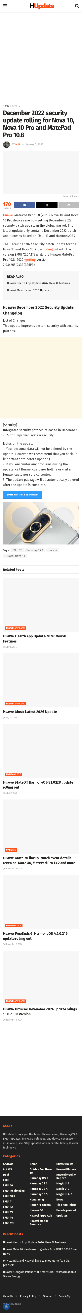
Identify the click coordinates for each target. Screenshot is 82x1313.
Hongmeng (37, 1199)
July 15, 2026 (11, 647)
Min (17, 144)
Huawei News (64, 1164)
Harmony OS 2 (39, 1178)
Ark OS (7, 1169)
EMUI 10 (8, 1185)
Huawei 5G (36, 1210)
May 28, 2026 (11, 718)
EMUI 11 (7, 1201)
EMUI (6, 1180)
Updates (11, 850)
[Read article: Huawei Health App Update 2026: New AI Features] (41, 605)
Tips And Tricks (66, 1205)
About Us (8, 1296)
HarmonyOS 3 (39, 1183)
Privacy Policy (28, 1296)
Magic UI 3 (62, 1183)
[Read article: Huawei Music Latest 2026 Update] (41, 680)
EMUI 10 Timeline (14, 1191)
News (59, 1199)
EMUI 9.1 (8, 1223)
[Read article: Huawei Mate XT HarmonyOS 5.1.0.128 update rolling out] (41, 751)
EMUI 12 (16, 105)
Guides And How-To (41, 1171)
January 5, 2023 (34, 144)
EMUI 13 (8, 1212)
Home (6, 105)
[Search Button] (77, 6)
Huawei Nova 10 (15, 556)
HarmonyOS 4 (13, 925)
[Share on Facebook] (24, 205)
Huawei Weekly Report (66, 1176)
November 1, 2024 (13, 1020)
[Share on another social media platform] (69, 205)
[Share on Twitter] (47, 205)
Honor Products (40, 1205)
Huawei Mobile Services (39, 1222)
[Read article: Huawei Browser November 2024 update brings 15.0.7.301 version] (41, 978)
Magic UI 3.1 (63, 1189)
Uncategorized (66, 1210)
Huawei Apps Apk (15, 628)
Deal (6, 1174)
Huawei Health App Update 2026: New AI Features (38, 283)
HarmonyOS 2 (34, 550)
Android (8, 1164)
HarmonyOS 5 (13, 774)
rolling (48, 249)
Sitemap (47, 1296)
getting (30, 260)
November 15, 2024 (14, 869)
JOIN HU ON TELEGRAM (22, 494)
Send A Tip (64, 1296)
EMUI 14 (8, 1217)
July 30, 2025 (11, 793)
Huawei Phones (66, 1169)
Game (33, 1164)
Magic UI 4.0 (64, 1194)
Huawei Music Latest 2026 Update (28, 290)
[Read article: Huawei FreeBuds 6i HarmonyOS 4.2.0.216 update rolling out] (41, 902)
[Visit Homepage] (41, 6)
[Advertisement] (41, 57)
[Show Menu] (5, 6)
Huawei (8, 215)
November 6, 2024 (13, 944)
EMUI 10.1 (9, 1196)
